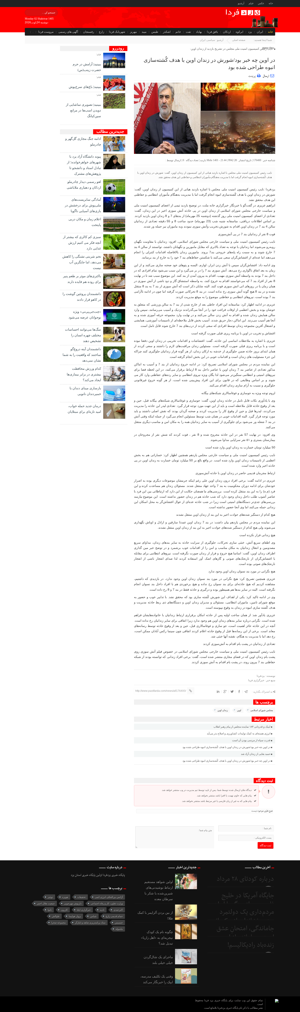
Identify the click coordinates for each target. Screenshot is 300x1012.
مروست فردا (46, 31)
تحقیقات (81, 897)
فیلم (251, 3)
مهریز (133, 31)
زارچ (101, 31)
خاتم (178, 31)
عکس (261, 3)
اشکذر (167, 31)
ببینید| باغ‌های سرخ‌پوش (85, 87)
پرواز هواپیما (75, 916)
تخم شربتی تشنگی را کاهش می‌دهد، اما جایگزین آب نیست (81, 262)
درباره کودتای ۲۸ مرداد (245, 879)
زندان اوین (222, 710)
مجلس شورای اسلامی (261, 710)
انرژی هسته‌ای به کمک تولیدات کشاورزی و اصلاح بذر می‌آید (238, 733)
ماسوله (119, 929)
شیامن (93, 916)
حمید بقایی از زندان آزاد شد (255, 753)
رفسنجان (88, 31)
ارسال (266, 76)
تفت (188, 31)
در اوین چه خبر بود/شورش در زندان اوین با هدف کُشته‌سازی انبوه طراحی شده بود (226, 747)
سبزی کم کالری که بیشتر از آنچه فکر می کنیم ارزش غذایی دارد (82, 242)
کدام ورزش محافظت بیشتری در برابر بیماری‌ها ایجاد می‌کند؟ (84, 374)
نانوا (50, 909)
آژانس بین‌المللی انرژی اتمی (109, 897)
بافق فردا (212, 31)
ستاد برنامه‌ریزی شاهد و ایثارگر (90, 922)
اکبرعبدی (118, 909)
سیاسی (211, 40)
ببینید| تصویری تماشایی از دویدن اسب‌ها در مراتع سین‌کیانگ (83, 110)
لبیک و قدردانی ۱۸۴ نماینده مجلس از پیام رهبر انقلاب (241, 726)
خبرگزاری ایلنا (84, 909)
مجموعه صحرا (58, 922)
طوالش (56, 916)
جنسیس (119, 922)
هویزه (65, 897)
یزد (250, 31)
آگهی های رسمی (68, 31)
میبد (144, 31)
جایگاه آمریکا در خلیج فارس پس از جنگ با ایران (244, 900)
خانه (271, 3)
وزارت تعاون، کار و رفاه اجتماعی (107, 903)
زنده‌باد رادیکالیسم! (250, 945)
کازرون (64, 909)
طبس (154, 31)
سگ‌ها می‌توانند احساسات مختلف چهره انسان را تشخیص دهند (83, 335)
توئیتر (50, 897)
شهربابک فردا (117, 31)
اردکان (227, 31)
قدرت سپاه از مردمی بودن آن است (251, 740)
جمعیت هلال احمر (46, 903)
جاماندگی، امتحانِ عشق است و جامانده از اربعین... (241, 933)
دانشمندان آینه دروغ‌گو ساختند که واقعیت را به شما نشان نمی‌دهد (82, 354)
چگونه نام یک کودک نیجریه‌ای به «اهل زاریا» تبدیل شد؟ (157, 937)
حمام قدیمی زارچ (114, 916)
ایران (260, 31)
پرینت (252, 75)
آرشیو (241, 3)
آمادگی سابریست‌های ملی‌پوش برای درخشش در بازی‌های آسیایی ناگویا (83, 205)
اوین (239, 710)
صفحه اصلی (238, 40)
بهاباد (199, 31)
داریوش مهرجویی (72, 903)
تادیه (102, 909)
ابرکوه (239, 31)
